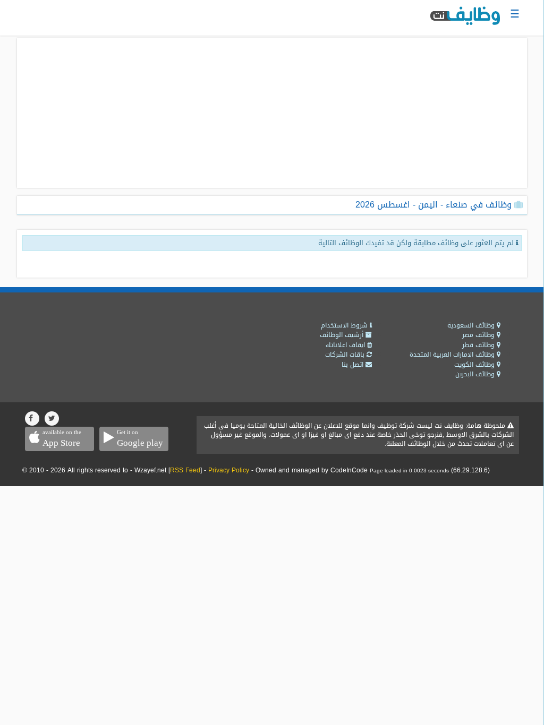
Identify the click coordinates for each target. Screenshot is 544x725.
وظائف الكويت (475, 364)
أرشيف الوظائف (343, 335)
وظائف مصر (479, 335)
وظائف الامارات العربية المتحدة (453, 354)
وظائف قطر (479, 345)
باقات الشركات (346, 354)
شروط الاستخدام (345, 325)
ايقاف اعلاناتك (346, 345)
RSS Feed (185, 470)
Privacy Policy (228, 470)
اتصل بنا (354, 364)
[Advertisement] (272, 113)
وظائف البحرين (476, 374)
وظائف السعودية (472, 325)
